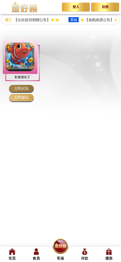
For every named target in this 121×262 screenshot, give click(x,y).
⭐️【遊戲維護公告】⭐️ (92, 20)
